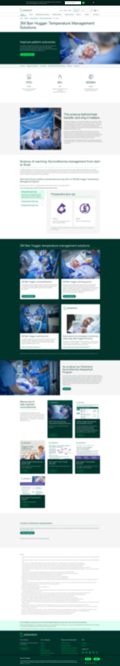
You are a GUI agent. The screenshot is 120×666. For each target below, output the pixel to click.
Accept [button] (88, 659)
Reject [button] (96, 659)
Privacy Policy (27, 664)
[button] (90, 663)
